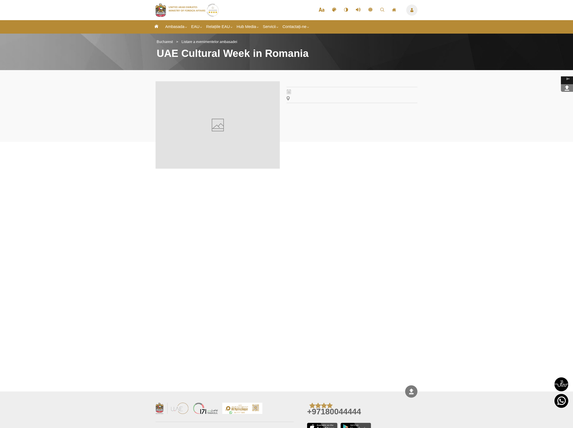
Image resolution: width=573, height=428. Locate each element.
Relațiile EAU (218, 26)
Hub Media (246, 26)
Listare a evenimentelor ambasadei (209, 42)
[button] (561, 384)
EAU (195, 26)
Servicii (269, 26)
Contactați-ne (294, 26)
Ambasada (174, 26)
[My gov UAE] (205, 408)
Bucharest (165, 42)
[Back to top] (411, 391)
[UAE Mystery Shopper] (242, 408)
